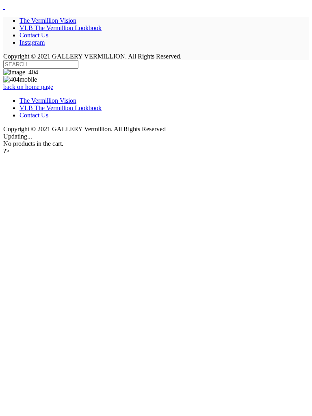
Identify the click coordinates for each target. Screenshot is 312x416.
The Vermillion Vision (48, 100)
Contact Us (34, 115)
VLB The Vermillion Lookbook (61, 107)
